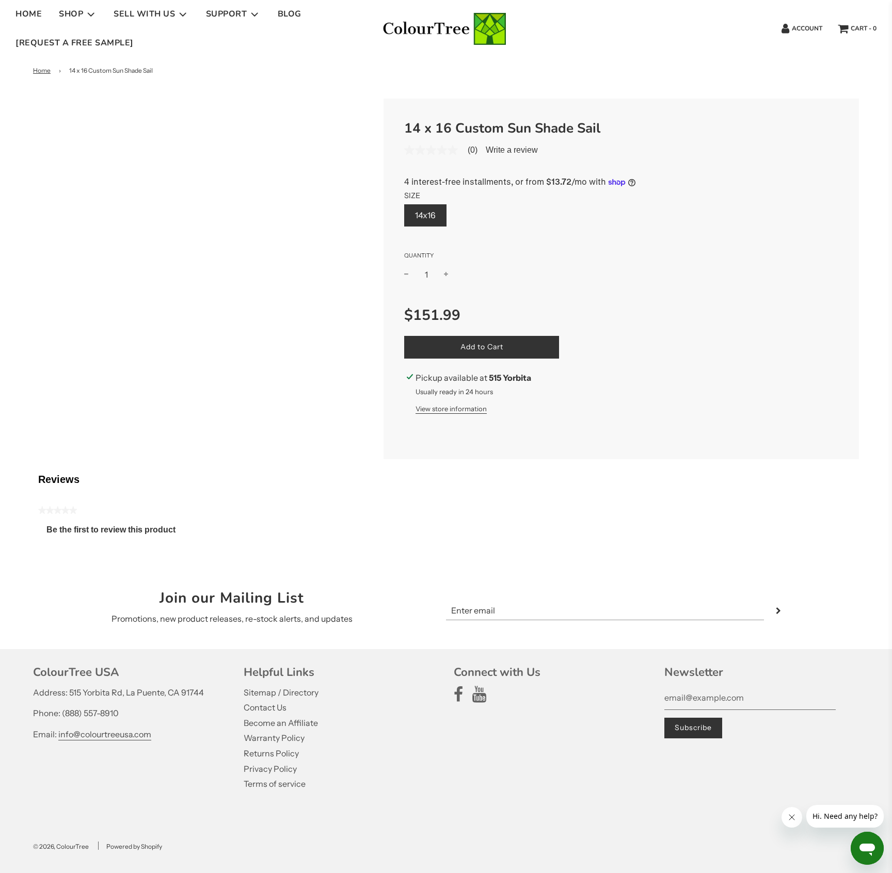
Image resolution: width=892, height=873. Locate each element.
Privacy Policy (270, 769)
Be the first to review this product (115, 532)
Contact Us (265, 707)
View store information (451, 409)
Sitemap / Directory (281, 692)
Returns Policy (271, 753)
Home (28, 14)
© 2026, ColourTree (61, 846)
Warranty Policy (274, 738)
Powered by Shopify (134, 846)
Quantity (419, 255)
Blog (289, 14)
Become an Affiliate (281, 723)
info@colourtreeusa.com (104, 734)
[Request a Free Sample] (74, 42)
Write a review (512, 150)
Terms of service (275, 784)
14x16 (425, 215)
